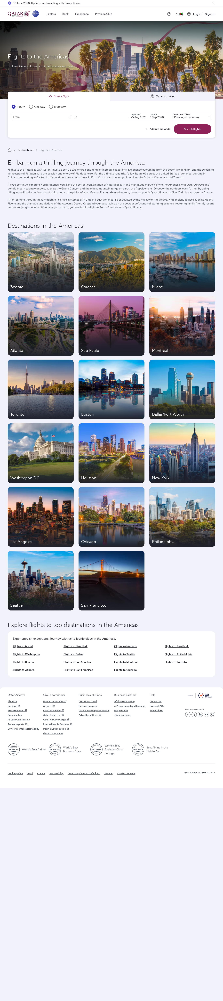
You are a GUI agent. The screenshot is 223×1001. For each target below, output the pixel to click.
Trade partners (122, 715)
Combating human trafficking (84, 773)
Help (152, 694)
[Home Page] (10, 150)
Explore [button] (51, 13)
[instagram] (212, 714)
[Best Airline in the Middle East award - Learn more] (138, 749)
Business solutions (90, 694)
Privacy (41, 773)
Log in (197, 14)
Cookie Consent (126, 773)
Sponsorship (15, 715)
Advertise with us (88, 715)
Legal (30, 773)
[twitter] (194, 714)
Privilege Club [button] (103, 13)
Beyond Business (88, 705)
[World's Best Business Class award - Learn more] (55, 749)
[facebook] (188, 714)
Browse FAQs (157, 705)
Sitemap (108, 773)
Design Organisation (54, 728)
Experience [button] (82, 13)
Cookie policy (15, 773)
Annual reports (16, 724)
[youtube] (206, 714)
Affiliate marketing (124, 701)
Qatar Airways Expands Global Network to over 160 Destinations (53, 3)
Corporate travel (88, 701)
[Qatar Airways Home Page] (19, 13)
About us (12, 701)
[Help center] (169, 14)
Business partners (125, 694)
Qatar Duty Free (51, 715)
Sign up (210, 14)
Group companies (54, 694)
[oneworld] (35, 13)
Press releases (15, 710)
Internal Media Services (56, 724)
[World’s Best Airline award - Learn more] (14, 749)
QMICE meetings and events (94, 710)
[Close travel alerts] (213, 3)
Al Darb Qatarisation (19, 719)
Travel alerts (156, 710)
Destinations (25, 150)
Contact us (155, 701)
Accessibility (56, 773)
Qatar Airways (16, 694)
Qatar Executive (52, 710)
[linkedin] (200, 714)
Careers (12, 705)
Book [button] (65, 13)
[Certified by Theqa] (199, 697)
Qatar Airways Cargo (54, 719)
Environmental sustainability (23, 728)
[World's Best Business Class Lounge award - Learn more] (96, 749)
